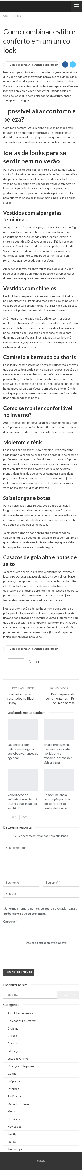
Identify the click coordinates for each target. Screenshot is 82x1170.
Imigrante (14, 1081)
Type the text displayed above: (45, 943)
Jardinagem (15, 1096)
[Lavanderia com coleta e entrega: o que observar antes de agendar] (23, 729)
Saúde (12, 1141)
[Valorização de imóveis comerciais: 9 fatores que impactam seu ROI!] (23, 780)
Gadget (13, 1073)
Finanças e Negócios (21, 1066)
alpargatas (14, 227)
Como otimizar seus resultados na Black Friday (21, 698)
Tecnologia (15, 1149)
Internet (13, 1088)
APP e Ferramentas (20, 1013)
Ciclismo (13, 1028)
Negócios (8, 22)
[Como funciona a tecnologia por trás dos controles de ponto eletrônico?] (59, 780)
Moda (4, 22)
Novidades (14, 1126)
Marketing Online (19, 1104)
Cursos (12, 1036)
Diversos (13, 1043)
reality (12, 1134)
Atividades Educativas (22, 1021)
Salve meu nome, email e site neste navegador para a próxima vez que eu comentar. (40, 911)
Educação (14, 1051)
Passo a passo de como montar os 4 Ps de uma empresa (60, 698)
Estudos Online (18, 1058)
